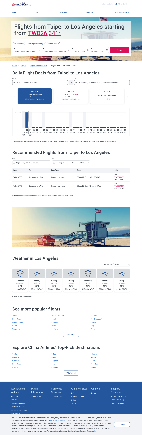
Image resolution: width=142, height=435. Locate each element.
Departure (75, 49)
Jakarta (93, 322)
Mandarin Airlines (77, 396)
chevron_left (14, 96)
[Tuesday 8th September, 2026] (53, 127)
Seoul (53, 319)
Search (119, 50)
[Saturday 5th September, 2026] (43, 120)
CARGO (73, 403)
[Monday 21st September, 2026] (97, 127)
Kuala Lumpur (17, 322)
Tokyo (93, 326)
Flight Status (90, 12)
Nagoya (93, 357)
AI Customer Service (107, 4)
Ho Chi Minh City (57, 316)
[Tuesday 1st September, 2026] (30, 120)
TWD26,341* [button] (44, 33)
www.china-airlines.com (58, 421)
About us (14, 396)
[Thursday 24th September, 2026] (108, 127)
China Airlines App (117, 400)
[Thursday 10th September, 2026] (60, 127)
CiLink (73, 400)
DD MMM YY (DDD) (79, 51)
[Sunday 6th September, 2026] (47, 127)
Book (14, 12)
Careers (14, 400)
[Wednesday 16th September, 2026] (81, 127)
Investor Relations (17, 407)
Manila (54, 326)
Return (93, 49)
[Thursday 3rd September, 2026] (37, 127)
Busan (93, 361)
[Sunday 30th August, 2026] (23, 119)
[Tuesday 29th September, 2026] (124, 127)
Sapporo (54, 361)
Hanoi (14, 326)
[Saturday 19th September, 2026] (91, 127)
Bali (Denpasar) (96, 319)
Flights (23, 66)
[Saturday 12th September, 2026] (67, 127)
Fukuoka (94, 354)
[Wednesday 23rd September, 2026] (104, 127)
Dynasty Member (122, 12)
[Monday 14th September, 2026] (74, 127)
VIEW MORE (71, 335)
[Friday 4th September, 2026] (40, 127)
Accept (122, 425)
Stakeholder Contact (18, 403)
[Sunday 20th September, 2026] (94, 127)
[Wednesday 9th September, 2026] (57, 127)
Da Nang (54, 329)
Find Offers (107, 99)
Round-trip (18, 44)
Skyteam (94, 393)
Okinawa (15, 361)
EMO (73, 393)
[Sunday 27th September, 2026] (118, 127)
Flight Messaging (117, 403)
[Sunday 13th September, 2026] (70, 120)
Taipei (14, 316)
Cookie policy (92, 431)
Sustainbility (15, 414)
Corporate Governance (19, 410)
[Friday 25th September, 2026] (111, 127)
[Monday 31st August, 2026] (26, 120)
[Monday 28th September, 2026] (121, 127)
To (44, 49)
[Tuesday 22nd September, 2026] (101, 127)
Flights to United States (38, 66)
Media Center (36, 396)
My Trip (38, 12)
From (16, 49)
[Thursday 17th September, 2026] (84, 120)
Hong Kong (16, 319)
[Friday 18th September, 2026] (87, 127)
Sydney (15, 367)
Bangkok (94, 316)
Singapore (16, 329)
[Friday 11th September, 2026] (64, 127)
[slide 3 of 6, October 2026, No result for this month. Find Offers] (107, 96)
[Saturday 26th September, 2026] (114, 127)
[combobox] (26, 51)
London (93, 367)
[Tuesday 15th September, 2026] (77, 127)
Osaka (93, 329)
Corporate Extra (56, 396)
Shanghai (55, 322)
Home (14, 66)
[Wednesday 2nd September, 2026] (33, 127)
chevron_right (128, 96)
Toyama (54, 364)
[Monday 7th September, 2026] (50, 127)
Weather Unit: (108, 265)
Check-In (63, 12)
